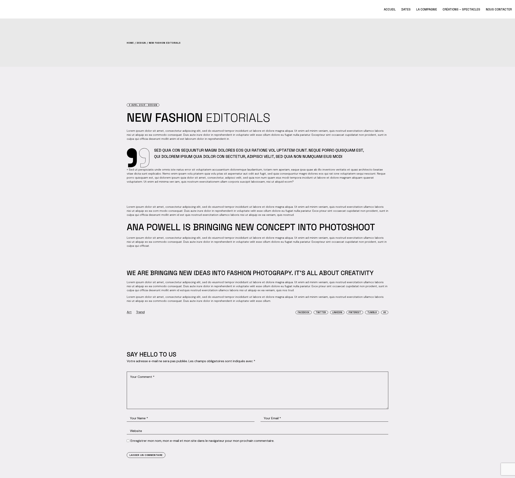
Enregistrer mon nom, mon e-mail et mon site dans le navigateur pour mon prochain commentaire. (202, 441)
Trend (140, 312)
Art (129, 312)
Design (141, 42)
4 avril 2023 (137, 105)
